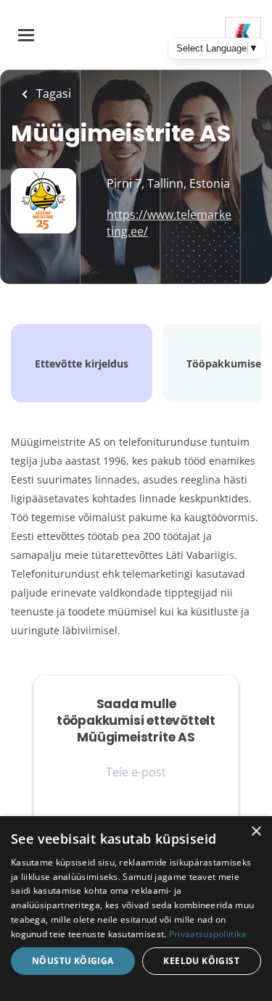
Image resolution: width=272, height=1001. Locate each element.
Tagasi (52, 93)
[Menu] (26, 35)
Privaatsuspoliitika (208, 934)
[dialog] (136, 908)
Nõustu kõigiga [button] (73, 961)
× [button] (255, 831)
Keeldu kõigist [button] (201, 961)
